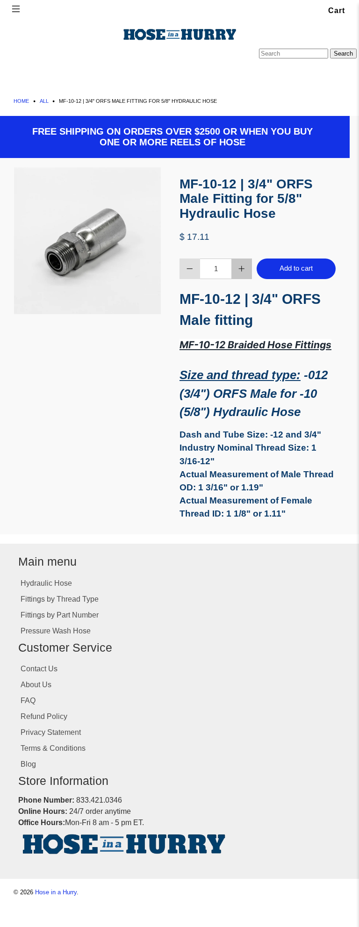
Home (21, 101)
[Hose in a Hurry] (179, 34)
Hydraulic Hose (46, 583)
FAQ (28, 700)
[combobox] (293, 53)
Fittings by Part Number (60, 615)
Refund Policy (44, 716)
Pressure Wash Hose (56, 631)
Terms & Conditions (53, 748)
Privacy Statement (51, 732)
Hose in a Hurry (56, 892)
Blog (28, 764)
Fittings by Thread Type (60, 599)
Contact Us (39, 669)
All (44, 101)
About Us (36, 685)
